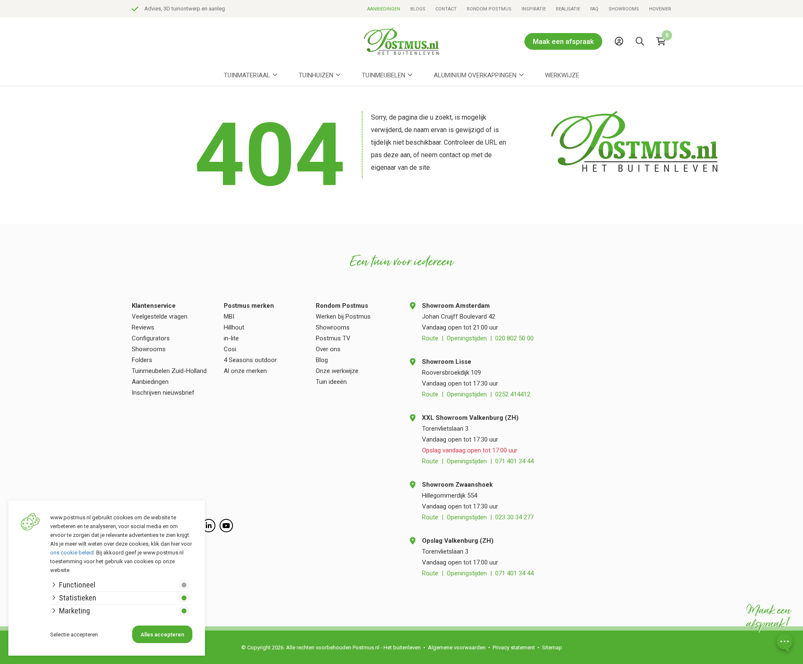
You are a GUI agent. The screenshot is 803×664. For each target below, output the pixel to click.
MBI (229, 316)
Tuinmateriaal (247, 75)
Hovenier (660, 9)
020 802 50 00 (514, 338)
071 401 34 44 (514, 461)
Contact (446, 9)
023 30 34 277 (514, 517)
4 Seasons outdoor (250, 360)
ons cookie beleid (72, 552)
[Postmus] (401, 41)
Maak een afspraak (563, 41)
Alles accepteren (162, 634)
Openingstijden (467, 338)
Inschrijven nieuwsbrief (163, 392)
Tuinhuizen (316, 75)
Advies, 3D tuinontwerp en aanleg (184, 8)
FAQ (594, 9)
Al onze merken (245, 371)
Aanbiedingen (383, 9)
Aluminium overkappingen (475, 75)
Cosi (230, 349)
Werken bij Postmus (343, 316)
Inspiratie (534, 9)
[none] (642, 60)
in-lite (231, 338)
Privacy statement (514, 647)
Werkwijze (562, 75)
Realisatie (568, 9)
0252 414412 (512, 394)
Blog (322, 360)
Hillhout (234, 327)
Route (430, 338)
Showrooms (624, 9)
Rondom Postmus (489, 9)
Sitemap (552, 647)
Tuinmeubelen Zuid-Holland (169, 371)
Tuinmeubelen (383, 75)
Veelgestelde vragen (159, 316)
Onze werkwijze (337, 371)
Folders (142, 360)
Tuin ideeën (331, 382)
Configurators (151, 338)
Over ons (328, 349)
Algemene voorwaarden (457, 647)
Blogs (417, 9)
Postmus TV (333, 338)
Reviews (143, 327)
